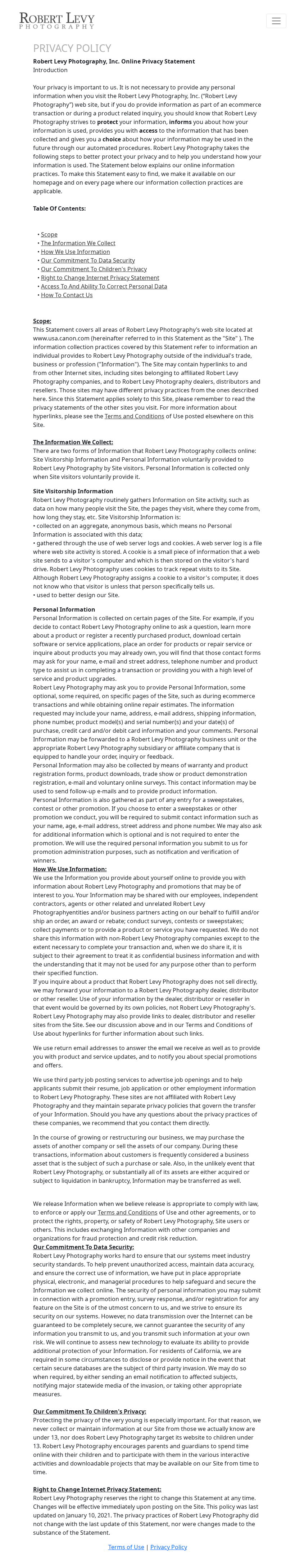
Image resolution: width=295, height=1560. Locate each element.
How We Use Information (75, 252)
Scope (49, 234)
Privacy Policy (168, 1547)
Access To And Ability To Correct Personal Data (104, 286)
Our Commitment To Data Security (88, 260)
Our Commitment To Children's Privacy (94, 269)
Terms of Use (126, 1547)
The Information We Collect (78, 243)
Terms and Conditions (134, 416)
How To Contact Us (67, 295)
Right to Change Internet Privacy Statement (100, 278)
